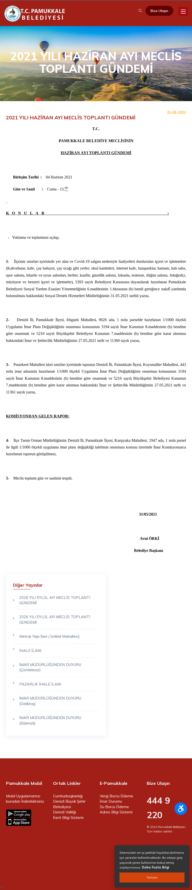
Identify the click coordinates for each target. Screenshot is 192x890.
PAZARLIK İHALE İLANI (40, 684)
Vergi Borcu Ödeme (116, 796)
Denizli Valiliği (64, 812)
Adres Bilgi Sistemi (116, 812)
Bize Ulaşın (159, 11)
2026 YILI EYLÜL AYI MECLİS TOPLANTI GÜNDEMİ (54, 600)
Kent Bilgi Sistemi (68, 817)
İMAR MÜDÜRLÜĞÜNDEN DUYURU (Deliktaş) (50, 701)
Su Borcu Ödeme (114, 806)
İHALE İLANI (30, 650)
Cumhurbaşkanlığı (68, 796)
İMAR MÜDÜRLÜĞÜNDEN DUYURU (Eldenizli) (50, 720)
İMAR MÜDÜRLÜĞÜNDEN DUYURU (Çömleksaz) (50, 667)
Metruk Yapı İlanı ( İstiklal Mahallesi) (49, 636)
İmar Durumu (111, 801)
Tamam (152, 877)
